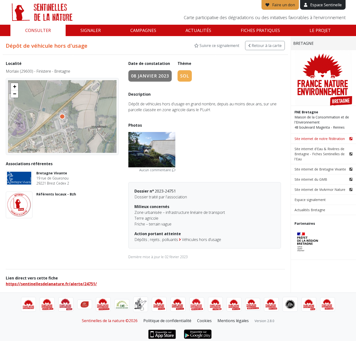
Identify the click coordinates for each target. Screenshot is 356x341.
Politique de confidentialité (167, 320)
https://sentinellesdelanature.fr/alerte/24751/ (51, 284)
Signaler (90, 30)
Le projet (320, 30)
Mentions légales (233, 320)
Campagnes (143, 30)
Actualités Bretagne (309, 210)
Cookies (204, 320)
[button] (14, 86)
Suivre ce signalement (219, 45)
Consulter (38, 30)
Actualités (198, 30)
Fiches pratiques (260, 30)
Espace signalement (310, 199)
